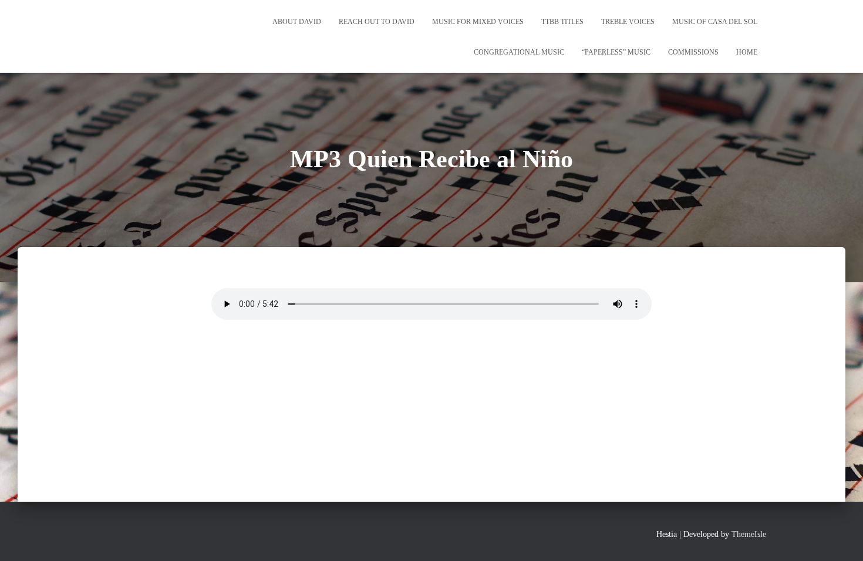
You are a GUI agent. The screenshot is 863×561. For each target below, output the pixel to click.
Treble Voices (628, 22)
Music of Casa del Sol (714, 22)
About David (296, 22)
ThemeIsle (748, 534)
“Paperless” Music (616, 52)
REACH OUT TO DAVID (376, 22)
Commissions (693, 52)
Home (746, 52)
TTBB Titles (562, 22)
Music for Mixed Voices (478, 22)
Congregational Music (519, 52)
